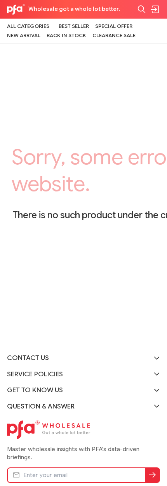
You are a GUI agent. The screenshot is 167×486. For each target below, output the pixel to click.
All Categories (28, 26)
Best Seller (74, 26)
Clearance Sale (114, 35)
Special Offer (113, 26)
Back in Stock (66, 35)
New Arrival (23, 35)
